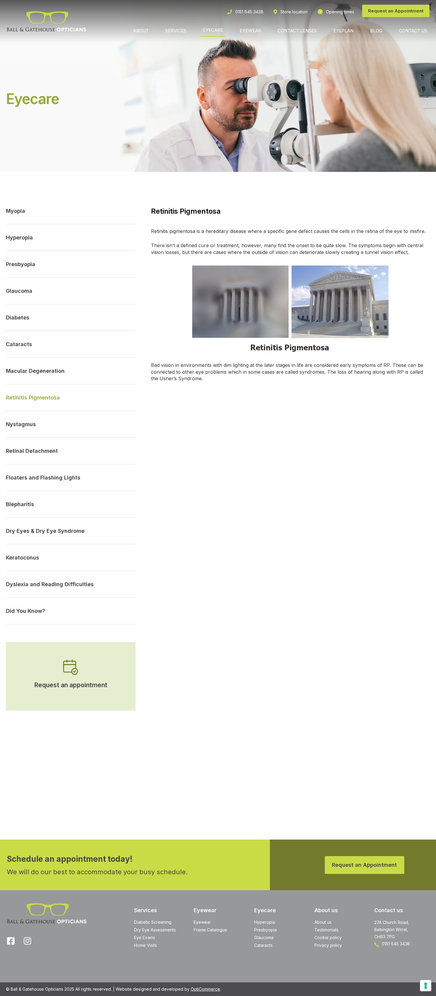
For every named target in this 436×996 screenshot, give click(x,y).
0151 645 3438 (395, 943)
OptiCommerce (205, 989)
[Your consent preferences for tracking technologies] (425, 985)
